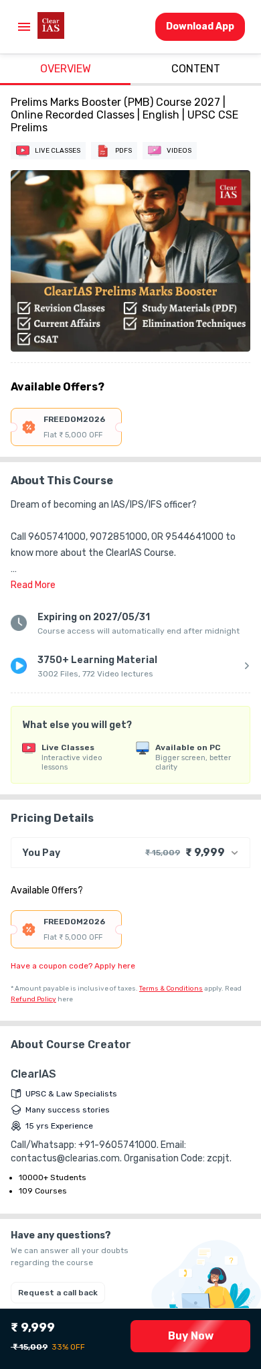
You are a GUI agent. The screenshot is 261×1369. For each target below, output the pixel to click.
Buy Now (190, 1335)
